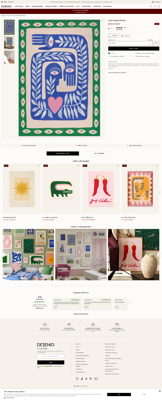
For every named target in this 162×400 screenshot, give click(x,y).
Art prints (9, 15)
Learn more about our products (117, 72)
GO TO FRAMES (99, 153)
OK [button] (119, 394)
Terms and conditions (111, 352)
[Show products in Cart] (159, 6)
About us (78, 344)
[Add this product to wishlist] (102, 21)
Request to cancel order (112, 374)
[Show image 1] (9, 27)
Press (77, 347)
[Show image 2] (9, 42)
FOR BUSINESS (107, 6)
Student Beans (80, 358)
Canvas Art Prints (51, 6)
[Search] (151, 6)
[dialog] (81, 394)
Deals (78, 6)
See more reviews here (81, 314)
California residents (110, 363)
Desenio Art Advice (110, 344)
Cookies (107, 355)
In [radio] (151, 40)
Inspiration (97, 6)
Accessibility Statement (82, 355)
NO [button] (144, 394)
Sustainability (80, 352)
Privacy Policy (48, 366)
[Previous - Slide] (3, 192)
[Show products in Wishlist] (155, 6)
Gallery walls (86, 6)
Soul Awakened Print (20, 15)
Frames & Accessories (66, 6)
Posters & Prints (37, 6)
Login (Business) (80, 372)
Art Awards (79, 369)
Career (78, 350)
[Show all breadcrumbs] (3, 15)
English (11, 2)
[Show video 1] (9, 57)
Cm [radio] (149, 40)
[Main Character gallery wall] (133, 254)
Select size (111, 40)
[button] (156, 43)
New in (27, 6)
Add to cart (133, 48)
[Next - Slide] (159, 192)
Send (50, 362)
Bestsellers (19, 6)
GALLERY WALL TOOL (63, 153)
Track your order (109, 350)
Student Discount (81, 361)
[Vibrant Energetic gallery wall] (28, 254)
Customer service (110, 347)
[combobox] (160, 391)
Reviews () (119, 29)
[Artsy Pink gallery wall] (81, 254)
